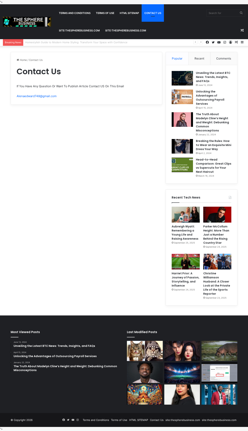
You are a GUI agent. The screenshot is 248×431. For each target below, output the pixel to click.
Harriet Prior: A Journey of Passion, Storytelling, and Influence (185, 279)
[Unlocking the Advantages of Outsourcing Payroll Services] (182, 97)
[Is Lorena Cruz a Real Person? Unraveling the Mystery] (182, 394)
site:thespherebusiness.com (79, 30)
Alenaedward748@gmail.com (37, 96)
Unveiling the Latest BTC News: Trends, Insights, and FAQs (213, 77)
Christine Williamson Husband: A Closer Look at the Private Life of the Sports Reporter (216, 283)
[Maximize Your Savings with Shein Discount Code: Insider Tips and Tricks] (219, 373)
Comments (223, 58)
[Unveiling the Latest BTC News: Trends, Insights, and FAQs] (182, 78)
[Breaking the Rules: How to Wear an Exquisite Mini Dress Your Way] (182, 146)
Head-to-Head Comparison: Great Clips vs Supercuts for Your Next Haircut (213, 166)
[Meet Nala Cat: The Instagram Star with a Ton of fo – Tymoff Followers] (145, 351)
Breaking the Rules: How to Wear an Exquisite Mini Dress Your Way (213, 145)
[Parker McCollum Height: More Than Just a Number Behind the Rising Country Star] (217, 215)
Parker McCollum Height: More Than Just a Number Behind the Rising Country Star (216, 235)
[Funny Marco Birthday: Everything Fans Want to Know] (145, 373)
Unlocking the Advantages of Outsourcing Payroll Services (210, 98)
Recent (199, 58)
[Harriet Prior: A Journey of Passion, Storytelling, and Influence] (186, 262)
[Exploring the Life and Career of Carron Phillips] (219, 394)
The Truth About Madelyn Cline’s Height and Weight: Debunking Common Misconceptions (212, 122)
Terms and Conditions (74, 13)
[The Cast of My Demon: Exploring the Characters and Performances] (182, 351)
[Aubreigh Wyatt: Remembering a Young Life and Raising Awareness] (186, 215)
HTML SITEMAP (129, 13)
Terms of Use (105, 13)
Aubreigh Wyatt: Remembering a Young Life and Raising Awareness (185, 233)
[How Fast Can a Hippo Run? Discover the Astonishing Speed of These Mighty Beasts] (219, 351)
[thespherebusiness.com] (27, 22)
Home (23, 59)
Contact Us (152, 13)
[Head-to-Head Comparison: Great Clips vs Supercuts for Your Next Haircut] (182, 165)
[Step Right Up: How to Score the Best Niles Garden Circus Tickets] (145, 394)
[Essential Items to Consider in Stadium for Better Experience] (182, 373)
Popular (177, 58)
